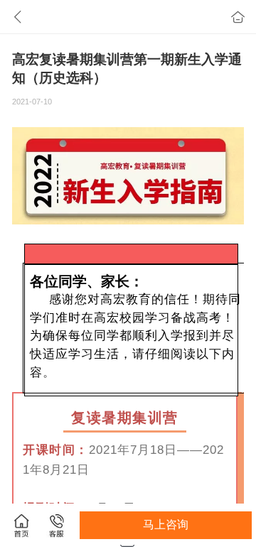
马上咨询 (165, 524)
